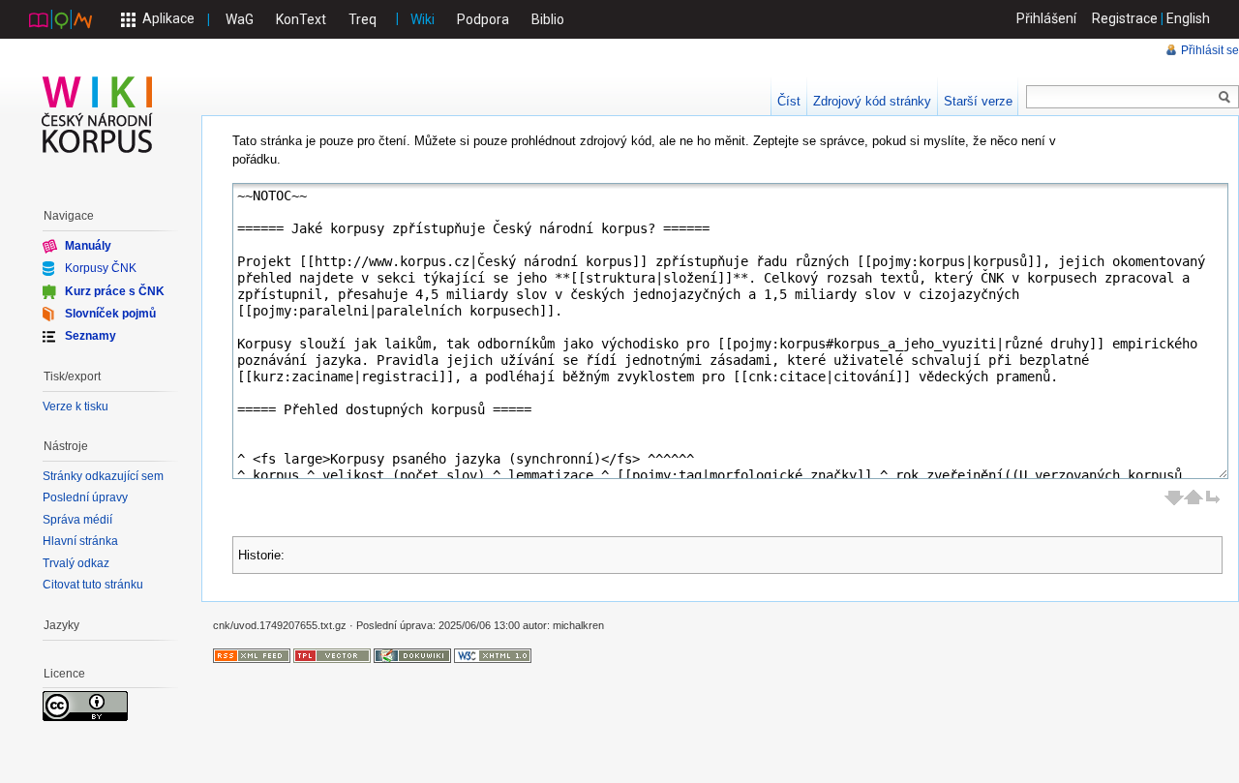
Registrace (1125, 18)
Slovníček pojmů (110, 313)
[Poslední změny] (251, 655)
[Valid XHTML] (492, 655)
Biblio (547, 19)
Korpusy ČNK (100, 268)
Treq (362, 19)
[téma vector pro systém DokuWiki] (332, 655)
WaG (240, 19)
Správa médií (77, 520)
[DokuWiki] (412, 655)
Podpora (483, 19)
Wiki (422, 19)
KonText (301, 19)
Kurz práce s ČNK (115, 290)
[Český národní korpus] (60, 18)
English (1188, 18)
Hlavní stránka (80, 541)
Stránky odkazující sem (103, 476)
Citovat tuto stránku (93, 584)
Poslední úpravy (85, 497)
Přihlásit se (1210, 50)
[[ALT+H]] (98, 114)
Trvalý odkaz (76, 563)
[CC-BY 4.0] (85, 705)
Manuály (88, 246)
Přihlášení (1046, 18)
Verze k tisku (75, 406)
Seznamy (90, 336)
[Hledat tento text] (1224, 97)
